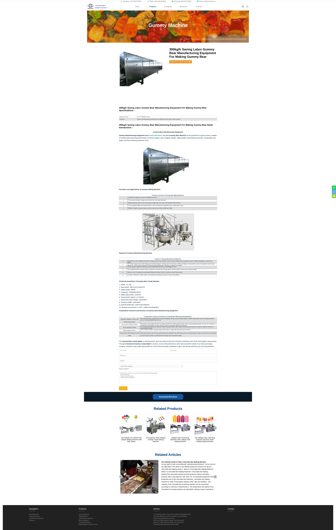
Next (215, 428)
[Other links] (247, 6)
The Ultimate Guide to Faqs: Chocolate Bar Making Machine (183, 462)
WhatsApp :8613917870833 (182, 1)
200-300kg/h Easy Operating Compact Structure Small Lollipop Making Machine (205, 439)
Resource (183, 7)
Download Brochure (168, 397)
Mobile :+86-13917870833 (157, 1)
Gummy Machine (34, 516)
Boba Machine (83, 516)
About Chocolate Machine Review (163, 518)
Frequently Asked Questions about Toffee (166, 524)
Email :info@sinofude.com (207, 1)
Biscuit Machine (34, 514)
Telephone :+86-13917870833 (132, 1)
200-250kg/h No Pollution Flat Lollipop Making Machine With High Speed (131, 439)
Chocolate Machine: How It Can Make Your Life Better (170, 516)
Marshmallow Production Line (88, 524)
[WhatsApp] (334, 186)
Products (152, 7)
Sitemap (31, 520)
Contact (199, 7)
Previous (121, 428)
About (137, 7)
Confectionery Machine (36, 518)
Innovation (168, 7)
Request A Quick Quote (179, 62)
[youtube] (334, 195)
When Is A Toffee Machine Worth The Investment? (168, 520)
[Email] (334, 190)
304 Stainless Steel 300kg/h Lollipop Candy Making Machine (156, 439)
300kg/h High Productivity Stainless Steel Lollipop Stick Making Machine (180, 439)
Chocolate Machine (85, 522)
